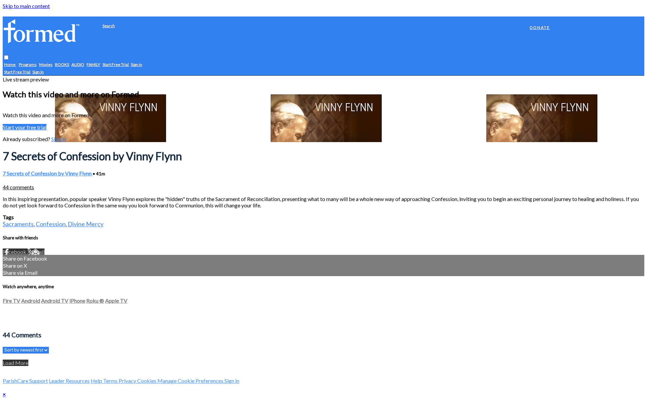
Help (97, 380)
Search (108, 25)
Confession (51, 224)
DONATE (540, 27)
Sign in (136, 64)
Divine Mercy (85, 224)
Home (10, 64)
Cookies (147, 380)
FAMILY (93, 64)
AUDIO (77, 64)
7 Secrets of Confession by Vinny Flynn (48, 173)
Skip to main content (26, 6)
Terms (111, 380)
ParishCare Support (25, 380)
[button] (6, 58)
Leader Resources (69, 380)
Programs (28, 64)
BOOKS (62, 64)
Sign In (38, 72)
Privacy (128, 380)
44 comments (18, 187)
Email (38, 251)
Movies (46, 64)
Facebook (15, 251)
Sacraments (18, 224)
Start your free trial (25, 127)
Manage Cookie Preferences (190, 380)
